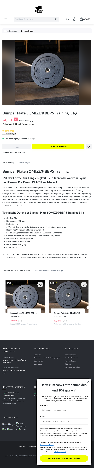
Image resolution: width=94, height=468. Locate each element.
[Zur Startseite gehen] (47, 9)
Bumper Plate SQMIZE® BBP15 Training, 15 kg (67, 314)
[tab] (10, 162)
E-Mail (42, 417)
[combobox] (34, 19)
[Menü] (5, 19)
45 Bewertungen (9, 133)
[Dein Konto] (74, 19)
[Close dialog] (88, 381)
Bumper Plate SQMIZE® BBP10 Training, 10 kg (23, 314)
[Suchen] (56, 19)
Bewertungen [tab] (24, 162)
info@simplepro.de (60, 452)
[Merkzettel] (67, 19)
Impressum (38, 364)
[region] (47, 73)
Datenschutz (38, 361)
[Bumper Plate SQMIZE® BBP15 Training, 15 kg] (68, 296)
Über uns (37, 355)
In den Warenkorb (58, 146)
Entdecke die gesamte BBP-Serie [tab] (16, 270)
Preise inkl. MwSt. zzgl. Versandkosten (18, 124)
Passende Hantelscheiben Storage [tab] (49, 270)
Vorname (44, 405)
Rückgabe (68, 364)
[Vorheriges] (6, 307)
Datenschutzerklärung (47, 445)
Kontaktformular (71, 358)
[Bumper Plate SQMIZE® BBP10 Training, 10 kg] (25, 296)
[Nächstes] (88, 307)
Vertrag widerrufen (72, 367)
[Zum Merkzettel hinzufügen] (89, 146)
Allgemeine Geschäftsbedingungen (47, 358)
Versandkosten (70, 361)
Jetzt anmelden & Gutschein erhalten (64, 458)
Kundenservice (70, 355)
